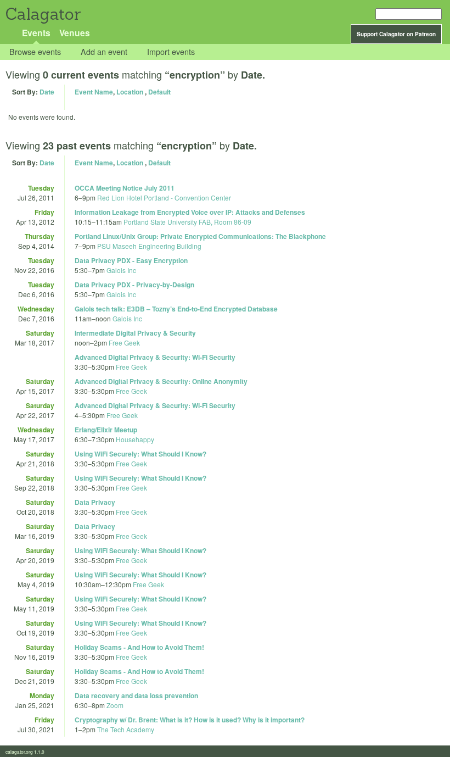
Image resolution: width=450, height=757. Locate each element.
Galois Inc (121, 270)
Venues (74, 32)
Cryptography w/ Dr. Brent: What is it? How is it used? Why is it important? (190, 720)
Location (129, 92)
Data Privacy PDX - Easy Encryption (131, 260)
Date (47, 92)
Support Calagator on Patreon (396, 34)
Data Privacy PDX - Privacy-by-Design (134, 285)
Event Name (94, 92)
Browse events (35, 52)
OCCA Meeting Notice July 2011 (125, 188)
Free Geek (124, 342)
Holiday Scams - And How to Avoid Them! (139, 647)
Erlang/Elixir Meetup (106, 430)
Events (36, 32)
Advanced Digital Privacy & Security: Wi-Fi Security (155, 357)
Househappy (135, 439)
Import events (171, 52)
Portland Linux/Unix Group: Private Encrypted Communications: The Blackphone (200, 236)
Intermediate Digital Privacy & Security (135, 333)
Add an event (104, 52)
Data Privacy (95, 502)
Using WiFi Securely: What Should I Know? (140, 454)
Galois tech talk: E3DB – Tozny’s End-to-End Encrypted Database (176, 309)
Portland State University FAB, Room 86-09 (187, 221)
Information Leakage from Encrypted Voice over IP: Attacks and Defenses (190, 212)
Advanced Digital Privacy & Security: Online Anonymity (161, 381)
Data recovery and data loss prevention (136, 695)
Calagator (42, 14)
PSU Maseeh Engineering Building (149, 246)
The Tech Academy (125, 729)
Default (159, 92)
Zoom (114, 705)
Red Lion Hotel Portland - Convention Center (164, 197)
